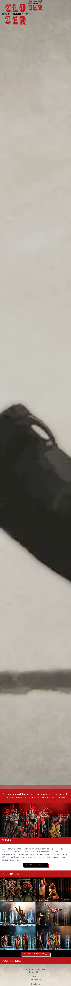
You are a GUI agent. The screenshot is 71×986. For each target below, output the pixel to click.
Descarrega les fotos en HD (34, 953)
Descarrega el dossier (34, 865)
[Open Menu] (68, 3)
